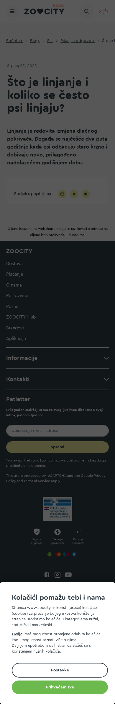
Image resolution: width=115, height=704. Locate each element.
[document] (60, 644)
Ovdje (17, 634)
